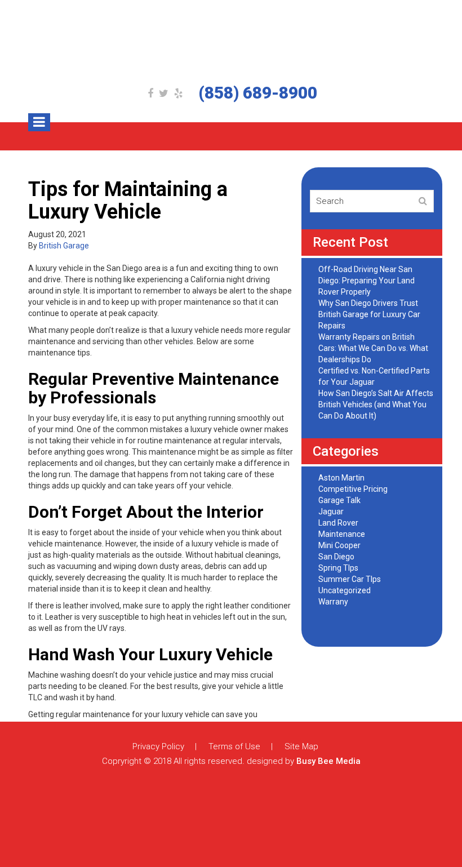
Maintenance (341, 534)
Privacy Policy (158, 746)
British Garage (64, 245)
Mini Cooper (339, 545)
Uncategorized (344, 590)
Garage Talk (339, 500)
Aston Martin (341, 477)
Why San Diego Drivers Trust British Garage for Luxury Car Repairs (369, 314)
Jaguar (331, 511)
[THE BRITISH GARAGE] (231, 42)
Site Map (301, 746)
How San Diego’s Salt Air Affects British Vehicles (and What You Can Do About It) (375, 404)
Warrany (333, 601)
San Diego (336, 556)
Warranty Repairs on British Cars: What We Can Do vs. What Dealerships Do (373, 348)
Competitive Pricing (353, 488)
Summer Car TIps (349, 579)
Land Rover (338, 522)
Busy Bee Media (328, 761)
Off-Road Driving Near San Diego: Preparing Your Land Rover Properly (366, 280)
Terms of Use (234, 746)
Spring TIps (338, 567)
